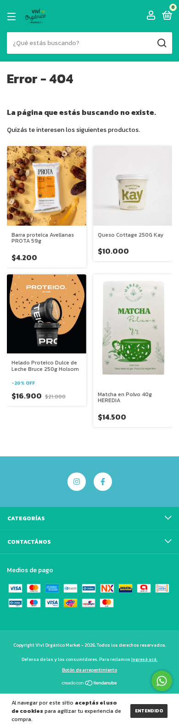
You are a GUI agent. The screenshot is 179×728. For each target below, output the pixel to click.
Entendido (149, 710)
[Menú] (13, 16)
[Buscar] (161, 43)
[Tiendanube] (89, 684)
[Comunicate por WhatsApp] (161, 681)
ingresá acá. (144, 659)
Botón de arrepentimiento (89, 669)
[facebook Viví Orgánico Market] (103, 481)
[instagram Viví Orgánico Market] (76, 481)
